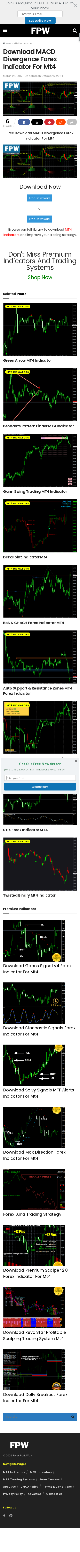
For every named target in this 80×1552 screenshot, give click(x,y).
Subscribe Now (40, 786)
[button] (40, 764)
